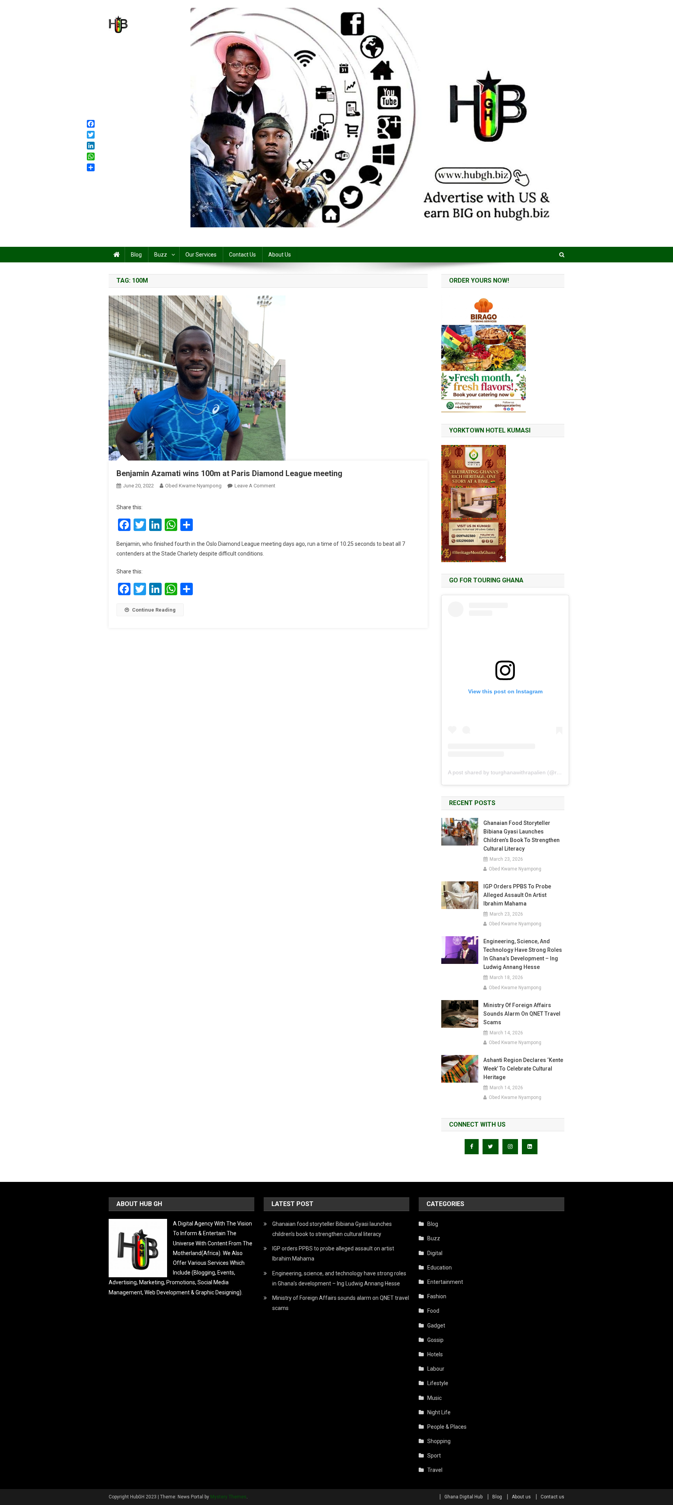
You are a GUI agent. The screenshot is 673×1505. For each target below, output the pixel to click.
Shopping (439, 1441)
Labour (435, 1369)
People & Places (447, 1427)
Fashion (436, 1296)
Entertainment (445, 1282)
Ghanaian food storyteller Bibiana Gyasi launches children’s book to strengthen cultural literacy (521, 836)
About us (279, 254)
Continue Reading (154, 610)
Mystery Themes (228, 1497)
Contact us (242, 254)
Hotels (435, 1354)
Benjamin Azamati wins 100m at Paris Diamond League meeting (229, 473)
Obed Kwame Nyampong (193, 486)
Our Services (201, 254)
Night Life (439, 1412)
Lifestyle (437, 1383)
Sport (434, 1455)
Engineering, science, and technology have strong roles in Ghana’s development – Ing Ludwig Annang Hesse (522, 954)
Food (433, 1311)
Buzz (160, 254)
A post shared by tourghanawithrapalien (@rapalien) (512, 772)
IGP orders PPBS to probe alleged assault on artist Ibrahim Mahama (517, 895)
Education (439, 1267)
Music (434, 1398)
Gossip (435, 1340)
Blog (136, 254)
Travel (434, 1470)
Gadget (436, 1325)
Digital (434, 1253)
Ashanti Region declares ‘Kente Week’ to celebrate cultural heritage (523, 1068)
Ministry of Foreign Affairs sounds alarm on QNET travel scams (521, 1013)
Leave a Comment (254, 486)
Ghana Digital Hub (463, 1497)
